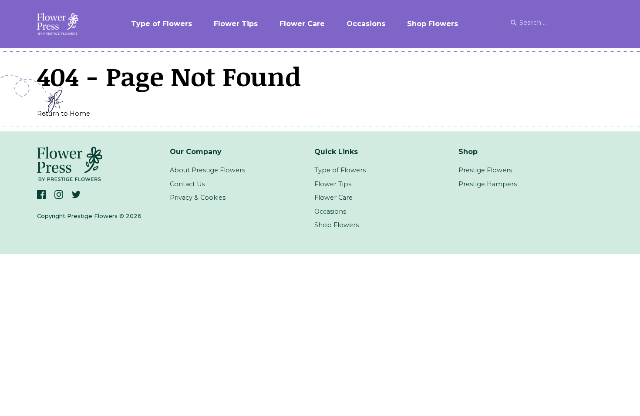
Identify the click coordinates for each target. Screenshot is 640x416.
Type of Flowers (161, 24)
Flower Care (302, 24)
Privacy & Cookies (198, 197)
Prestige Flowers (485, 170)
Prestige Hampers (487, 184)
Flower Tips (236, 24)
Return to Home (63, 113)
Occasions (366, 24)
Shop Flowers (432, 24)
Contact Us (187, 184)
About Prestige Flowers (207, 170)
